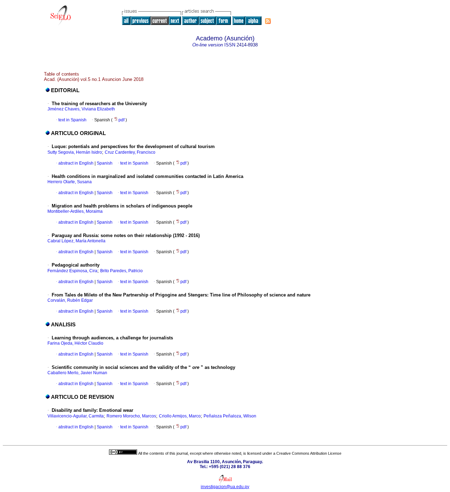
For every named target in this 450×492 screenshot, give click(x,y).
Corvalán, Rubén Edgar (70, 300)
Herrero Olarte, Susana (69, 181)
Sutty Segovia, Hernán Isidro (74, 152)
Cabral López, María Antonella (76, 240)
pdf (122, 119)
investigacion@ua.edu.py (225, 486)
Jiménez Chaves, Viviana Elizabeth (81, 109)
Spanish (104, 163)
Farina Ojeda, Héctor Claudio (75, 343)
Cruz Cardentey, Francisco (130, 152)
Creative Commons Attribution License (308, 453)
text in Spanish (72, 119)
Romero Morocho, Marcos (131, 416)
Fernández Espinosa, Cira (72, 270)
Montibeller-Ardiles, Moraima (75, 211)
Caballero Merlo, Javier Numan (77, 372)
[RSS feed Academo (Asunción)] (268, 21)
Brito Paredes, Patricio (121, 270)
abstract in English (76, 163)
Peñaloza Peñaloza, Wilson (230, 416)
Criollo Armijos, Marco (180, 416)
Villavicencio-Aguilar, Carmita (75, 416)
